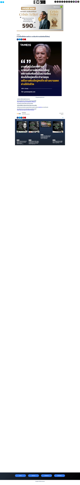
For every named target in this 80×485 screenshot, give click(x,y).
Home (20, 475)
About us (33, 475)
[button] (3, 2)
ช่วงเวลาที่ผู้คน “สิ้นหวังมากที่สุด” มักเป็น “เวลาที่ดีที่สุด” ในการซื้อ (58, 142)
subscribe (40, 107)
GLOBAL (18, 34)
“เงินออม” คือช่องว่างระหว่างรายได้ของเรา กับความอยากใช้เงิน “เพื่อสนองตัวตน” (22, 142)
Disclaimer (60, 475)
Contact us (46, 475)
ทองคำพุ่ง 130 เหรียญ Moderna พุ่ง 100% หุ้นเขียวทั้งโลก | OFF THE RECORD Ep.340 (46, 136)
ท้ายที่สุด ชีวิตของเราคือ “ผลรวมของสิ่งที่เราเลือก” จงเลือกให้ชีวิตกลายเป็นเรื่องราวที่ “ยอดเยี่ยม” (34, 142)
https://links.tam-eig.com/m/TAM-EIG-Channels (25, 109)
